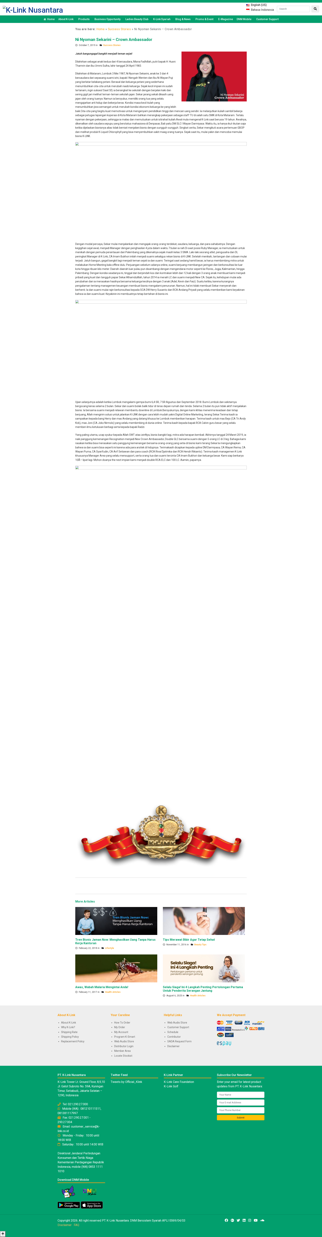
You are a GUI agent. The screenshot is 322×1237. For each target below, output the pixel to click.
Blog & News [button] (183, 19)
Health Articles (113, 992)
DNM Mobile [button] (244, 19)
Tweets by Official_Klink (126, 1082)
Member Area (122, 1050)
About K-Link (68, 1022)
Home (51, 19)
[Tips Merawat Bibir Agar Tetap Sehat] (204, 920)
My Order (119, 1027)
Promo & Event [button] (204, 19)
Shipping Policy (70, 1036)
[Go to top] (3, 1234)
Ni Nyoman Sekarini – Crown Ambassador (113, 39)
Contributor (174, 1036)
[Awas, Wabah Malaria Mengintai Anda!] (116, 968)
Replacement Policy (72, 1041)
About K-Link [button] (65, 19)
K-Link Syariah (162, 19)
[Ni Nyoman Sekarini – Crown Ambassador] (214, 76)
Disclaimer (173, 1046)
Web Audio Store (124, 1041)
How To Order (122, 1022)
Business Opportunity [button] (107, 19)
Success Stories (119, 29)
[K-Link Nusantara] (33, 9)
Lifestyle (109, 948)
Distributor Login (123, 1046)
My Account (121, 1032)
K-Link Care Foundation (179, 1082)
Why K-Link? (68, 1027)
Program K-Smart (124, 1036)
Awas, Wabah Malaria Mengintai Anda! (101, 987)
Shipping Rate (69, 1032)
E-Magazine (225, 19)
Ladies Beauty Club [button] (136, 19)
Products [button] (84, 19)
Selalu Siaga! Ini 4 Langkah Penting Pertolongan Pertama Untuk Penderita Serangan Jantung (203, 988)
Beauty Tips (200, 944)
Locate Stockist (123, 1055)
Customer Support (267, 19)
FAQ (76, 1225)
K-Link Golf (171, 1086)
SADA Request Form (179, 1041)
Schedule (172, 1032)
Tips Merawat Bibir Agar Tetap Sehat (189, 939)
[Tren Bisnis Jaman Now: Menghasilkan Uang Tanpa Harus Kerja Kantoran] (116, 920)
